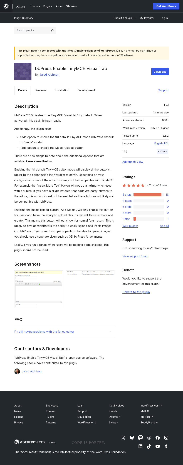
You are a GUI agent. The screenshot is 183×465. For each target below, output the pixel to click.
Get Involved (116, 405)
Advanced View (132, 162)
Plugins (50, 416)
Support (163, 90)
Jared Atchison (49, 74)
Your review (130, 226)
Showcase (52, 405)
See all (164, 226)
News (17, 411)
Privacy (18, 422)
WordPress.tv (87, 422)
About (17, 405)
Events (113, 411)
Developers (85, 416)
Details (22, 90)
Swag (114, 422)
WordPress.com (151, 405)
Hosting (18, 416)
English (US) (161, 143)
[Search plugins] (52, 30)
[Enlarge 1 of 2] (58, 275)
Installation (62, 90)
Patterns (51, 422)
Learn (81, 405)
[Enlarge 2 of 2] (110, 275)
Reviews (40, 90)
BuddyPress (149, 422)
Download (160, 71)
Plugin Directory (23, 17)
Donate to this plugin (136, 292)
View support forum (135, 256)
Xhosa (51, 442)
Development (86, 90)
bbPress (162, 151)
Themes (51, 411)
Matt (145, 411)
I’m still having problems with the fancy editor (44, 331)
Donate (115, 416)
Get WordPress (166, 6)
